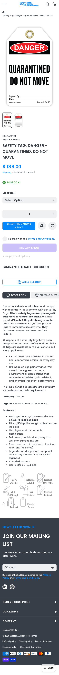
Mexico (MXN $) (9, 630)
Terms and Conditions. (41, 238)
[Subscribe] (52, 567)
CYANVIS (15, 139)
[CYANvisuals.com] (29, 4)
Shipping (6, 172)
